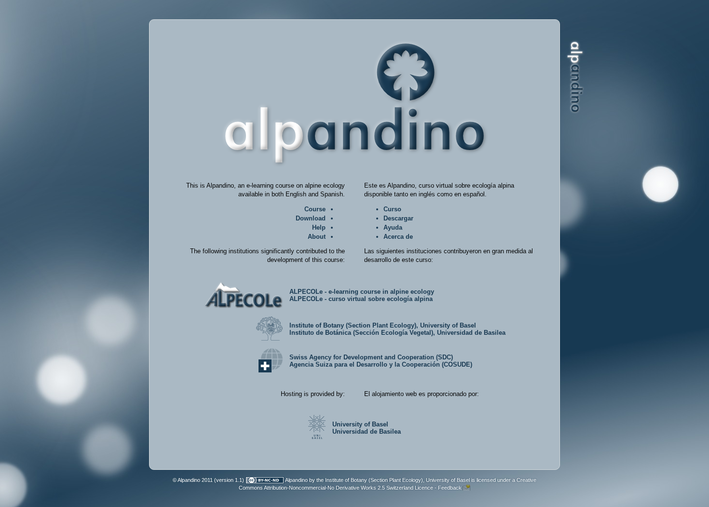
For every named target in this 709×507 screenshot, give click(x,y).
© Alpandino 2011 (193, 480)
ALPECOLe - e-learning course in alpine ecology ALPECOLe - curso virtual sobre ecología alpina (361, 295)
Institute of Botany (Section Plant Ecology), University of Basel (397, 480)
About (317, 236)
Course (315, 209)
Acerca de (398, 236)
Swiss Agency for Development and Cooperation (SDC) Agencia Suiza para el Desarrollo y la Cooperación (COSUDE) (380, 361)
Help (319, 227)
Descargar (398, 218)
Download (311, 218)
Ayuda (392, 227)
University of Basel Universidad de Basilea (366, 428)
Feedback (450, 488)
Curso (392, 209)
